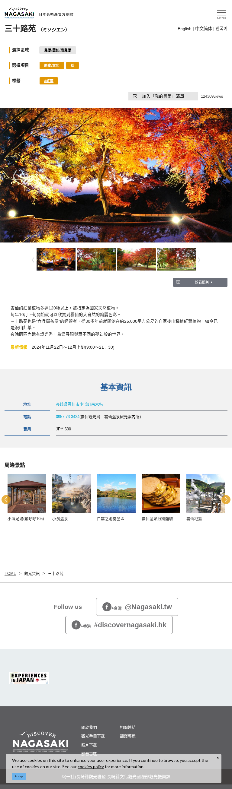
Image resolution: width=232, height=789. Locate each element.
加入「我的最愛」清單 (163, 96)
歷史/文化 (52, 65)
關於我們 (89, 727)
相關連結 (128, 727)
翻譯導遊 (128, 736)
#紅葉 (48, 81)
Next (217, 175)
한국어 (221, 28)
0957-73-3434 (67, 417)
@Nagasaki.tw (141, 607)
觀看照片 (202, 282)
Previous (14, 175)
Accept (19, 776)
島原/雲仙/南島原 (57, 50)
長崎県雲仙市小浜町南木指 (79, 404)
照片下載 (89, 745)
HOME (10, 573)
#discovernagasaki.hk (123, 625)
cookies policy (91, 766)
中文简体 (203, 28)
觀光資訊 (32, 573)
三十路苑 (55, 573)
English (185, 28)
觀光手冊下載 (93, 736)
